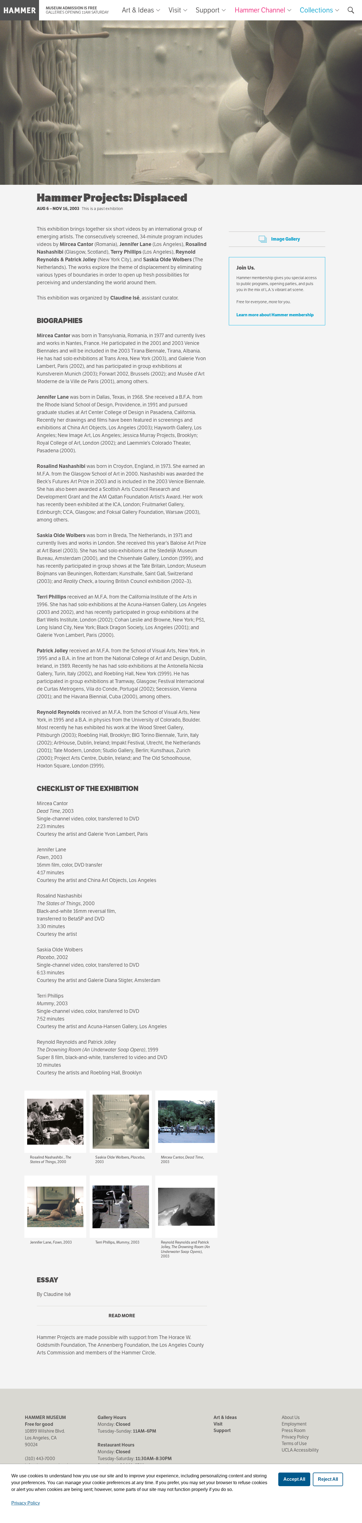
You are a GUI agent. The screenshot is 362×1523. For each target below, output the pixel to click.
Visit (175, 10)
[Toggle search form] (351, 10)
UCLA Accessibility (300, 1450)
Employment (294, 1424)
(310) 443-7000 (40, 1459)
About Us (291, 1417)
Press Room (293, 1430)
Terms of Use (294, 1443)
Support (207, 10)
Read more (133, 1319)
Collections (316, 10)
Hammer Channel (260, 10)
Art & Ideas (138, 10)
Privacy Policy (295, 1437)
